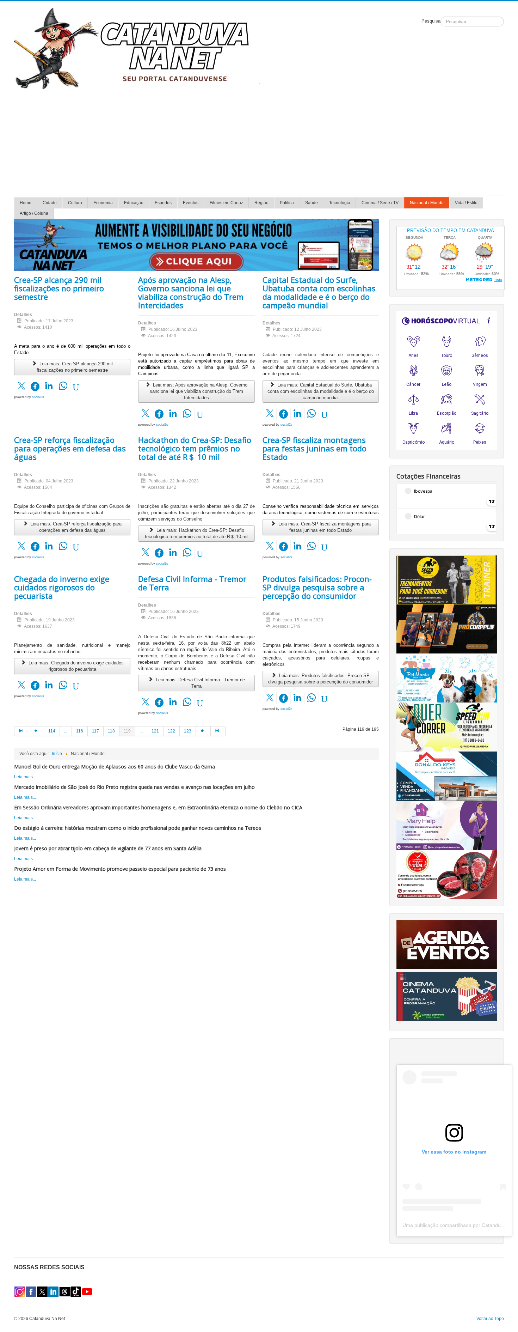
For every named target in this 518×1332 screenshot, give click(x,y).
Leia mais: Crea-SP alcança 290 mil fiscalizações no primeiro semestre (75, 367)
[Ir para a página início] (21, 731)
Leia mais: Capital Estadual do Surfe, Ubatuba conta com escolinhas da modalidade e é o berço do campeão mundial (320, 391)
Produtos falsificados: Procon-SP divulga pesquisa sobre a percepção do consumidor (317, 587)
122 (171, 731)
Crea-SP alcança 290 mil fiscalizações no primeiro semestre (59, 288)
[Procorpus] (446, 628)
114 (51, 731)
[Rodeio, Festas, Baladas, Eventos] (446, 944)
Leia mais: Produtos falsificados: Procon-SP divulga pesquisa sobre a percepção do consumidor (320, 679)
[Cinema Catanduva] (446, 996)
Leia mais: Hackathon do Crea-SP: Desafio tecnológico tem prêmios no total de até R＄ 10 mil (196, 533)
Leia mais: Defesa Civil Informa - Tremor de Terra (199, 683)
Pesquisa (430, 21)
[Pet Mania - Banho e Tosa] (446, 677)
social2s (38, 397)
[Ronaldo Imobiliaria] (446, 775)
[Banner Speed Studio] (446, 579)
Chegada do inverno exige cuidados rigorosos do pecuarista (61, 587)
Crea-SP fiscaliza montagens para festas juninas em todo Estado (314, 448)
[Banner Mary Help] (446, 824)
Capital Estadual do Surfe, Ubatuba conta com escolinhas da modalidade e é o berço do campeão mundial (319, 292)
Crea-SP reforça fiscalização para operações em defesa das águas (70, 448)
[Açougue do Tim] (446, 873)
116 (79, 731)
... (65, 731)
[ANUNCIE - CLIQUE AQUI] (196, 244)
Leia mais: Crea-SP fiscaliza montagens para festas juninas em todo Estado (324, 527)
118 (111, 731)
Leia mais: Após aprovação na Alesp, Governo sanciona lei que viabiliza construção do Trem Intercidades (198, 391)
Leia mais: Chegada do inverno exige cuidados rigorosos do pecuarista (75, 666)
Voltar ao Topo (490, 1318)
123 (187, 731)
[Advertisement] (259, 142)
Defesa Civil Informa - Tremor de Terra (192, 582)
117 (95, 731)
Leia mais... (25, 776)
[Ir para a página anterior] (36, 731)
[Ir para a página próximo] (203, 731)
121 (155, 731)
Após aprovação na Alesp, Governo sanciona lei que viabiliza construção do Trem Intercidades (190, 292)
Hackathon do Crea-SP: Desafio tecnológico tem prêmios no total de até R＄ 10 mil (194, 448)
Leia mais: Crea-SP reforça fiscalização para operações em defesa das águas (75, 527)
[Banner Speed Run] (446, 726)
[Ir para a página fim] (218, 731)
